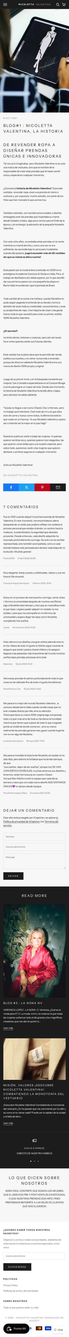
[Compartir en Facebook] (11, 487)
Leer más (8, 1027)
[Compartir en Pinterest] (42, 487)
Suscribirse (17, 1267)
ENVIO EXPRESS (34, 1148)
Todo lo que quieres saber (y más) (21, 1307)
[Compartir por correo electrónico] (58, 487)
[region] (34, 1147)
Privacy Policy (10, 1285)
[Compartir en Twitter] (26, 487)
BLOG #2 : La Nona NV (23, 1003)
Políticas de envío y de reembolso (20, 1290)
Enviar (13, 876)
